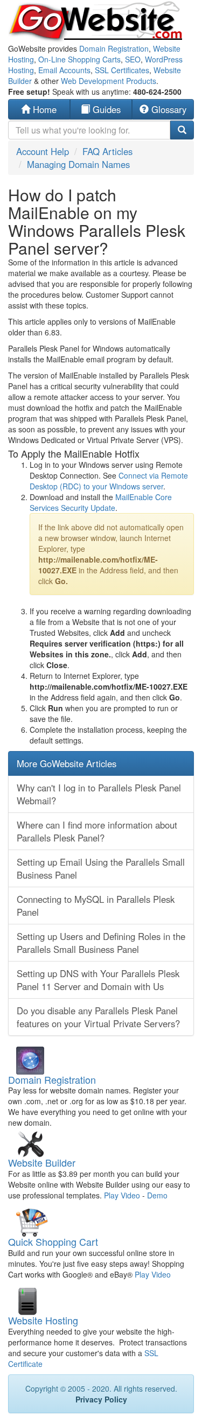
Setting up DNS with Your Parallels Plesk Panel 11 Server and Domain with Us (98, 980)
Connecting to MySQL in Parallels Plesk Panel (96, 905)
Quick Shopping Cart (53, 1241)
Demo (157, 1195)
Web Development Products (108, 80)
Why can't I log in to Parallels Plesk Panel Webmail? (99, 794)
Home (43, 109)
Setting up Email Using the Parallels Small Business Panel (101, 868)
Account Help (42, 151)
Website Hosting (43, 1320)
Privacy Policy (101, 1399)
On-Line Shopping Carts (79, 59)
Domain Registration (114, 48)
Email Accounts (64, 70)
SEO (133, 59)
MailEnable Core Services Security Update (101, 502)
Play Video (122, 1195)
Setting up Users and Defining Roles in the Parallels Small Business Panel (101, 943)
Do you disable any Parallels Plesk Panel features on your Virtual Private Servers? (98, 1017)
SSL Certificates (122, 70)
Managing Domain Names (78, 164)
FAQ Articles (107, 151)
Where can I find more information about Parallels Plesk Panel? (97, 831)
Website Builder (41, 1162)
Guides (105, 109)
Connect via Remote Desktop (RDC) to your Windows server (109, 481)
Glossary (167, 109)
